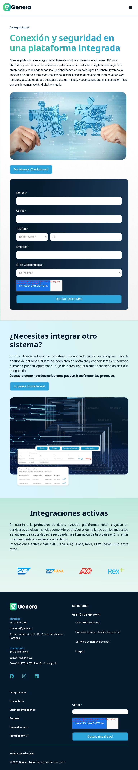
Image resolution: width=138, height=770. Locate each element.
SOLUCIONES (80, 606)
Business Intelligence (22, 709)
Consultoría (17, 701)
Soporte (14, 718)
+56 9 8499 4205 (19, 652)
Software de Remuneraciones (92, 641)
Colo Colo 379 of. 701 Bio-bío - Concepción (33, 663)
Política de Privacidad (22, 753)
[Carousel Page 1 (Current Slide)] (14, 555)
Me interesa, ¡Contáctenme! (31, 169)
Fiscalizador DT (19, 735)
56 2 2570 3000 (18, 622)
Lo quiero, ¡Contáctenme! (29, 386)
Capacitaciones (19, 727)
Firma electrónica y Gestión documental (97, 632)
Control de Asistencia (87, 622)
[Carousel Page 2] (22, 555)
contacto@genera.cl (21, 628)
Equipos (79, 651)
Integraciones (18, 692)
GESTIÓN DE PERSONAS (86, 614)
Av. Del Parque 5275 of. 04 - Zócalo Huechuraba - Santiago (37, 636)
